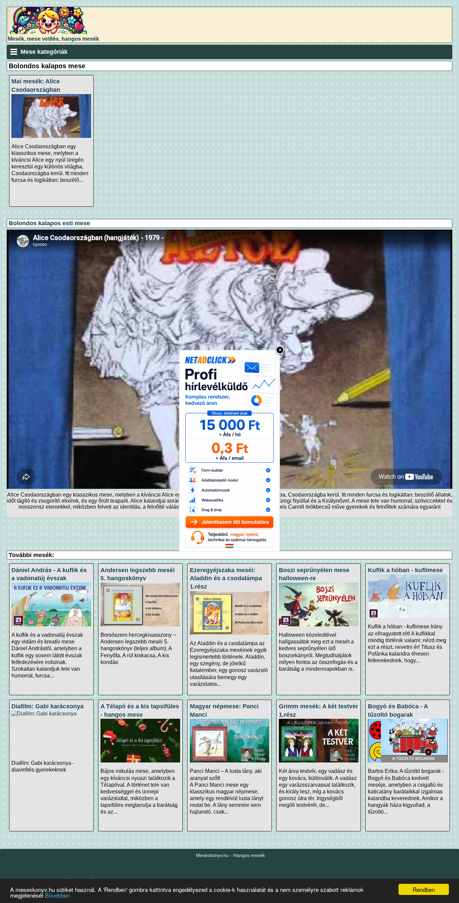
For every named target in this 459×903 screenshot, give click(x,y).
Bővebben (57, 895)
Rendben (424, 889)
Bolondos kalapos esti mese (49, 223)
